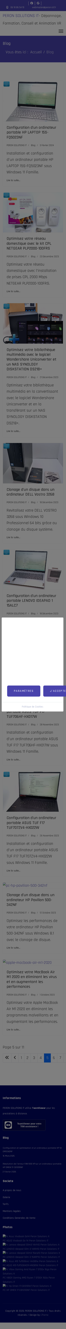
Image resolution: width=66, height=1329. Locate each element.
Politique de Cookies (32, 706)
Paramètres (24, 691)
